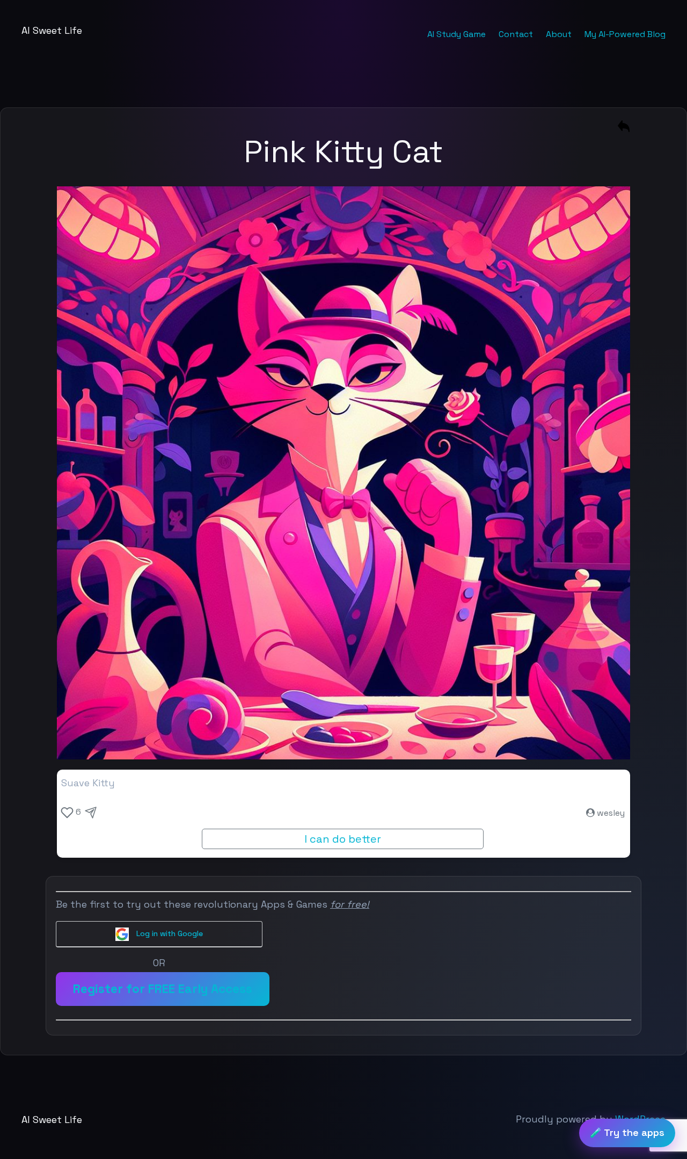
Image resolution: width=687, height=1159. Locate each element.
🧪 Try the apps (627, 1132)
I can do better (342, 839)
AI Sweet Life (51, 30)
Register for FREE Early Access (162, 989)
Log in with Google (168, 933)
